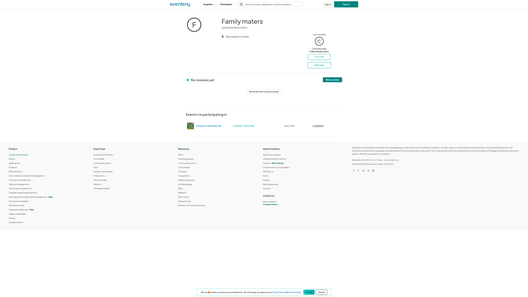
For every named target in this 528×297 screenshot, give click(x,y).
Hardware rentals (16, 205)
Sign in (328, 4)
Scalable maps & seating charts (23, 192)
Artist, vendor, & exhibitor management (26, 175)
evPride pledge (185, 184)
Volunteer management (20, 180)
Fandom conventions (103, 171)
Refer (180, 154)
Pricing (12, 218)
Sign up (346, 4)
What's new (183, 197)
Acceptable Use (391, 160)
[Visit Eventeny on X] (358, 170)
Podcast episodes (186, 180)
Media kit (182, 192)
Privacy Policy (278, 292)
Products (13, 167)
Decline (321, 292)
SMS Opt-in (268, 171)
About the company (272, 154)
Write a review (332, 80)
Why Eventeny (15, 171)
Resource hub (184, 201)
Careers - (273, 163)
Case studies (184, 167)
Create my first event (18, 154)
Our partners (184, 175)
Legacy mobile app (17, 214)
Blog (180, 188)
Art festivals (99, 159)
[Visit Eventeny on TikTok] (373, 170)
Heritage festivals (102, 188)
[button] (209, 4)
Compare (182, 171)
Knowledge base (186, 159)
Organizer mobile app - (21, 209)
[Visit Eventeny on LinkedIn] (363, 170)
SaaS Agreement (270, 184)
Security (267, 188)
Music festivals (100, 180)
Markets (97, 184)
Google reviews (16, 222)
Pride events (99, 175)
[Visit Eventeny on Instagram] (368, 170)
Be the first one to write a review (264, 91)
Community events (102, 163)
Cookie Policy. (294, 292)
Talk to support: (270, 203)
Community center (187, 163)
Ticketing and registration (20, 188)
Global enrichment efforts (274, 159)
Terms (265, 175)
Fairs (96, 167)
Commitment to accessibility (276, 167)
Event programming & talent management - (31, 197)
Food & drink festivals (103, 154)
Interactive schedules (18, 201)
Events (12, 159)
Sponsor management (19, 184)
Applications (14, 163)
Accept (309, 292)
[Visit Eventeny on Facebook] (354, 170)
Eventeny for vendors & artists (191, 205)
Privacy (266, 180)
